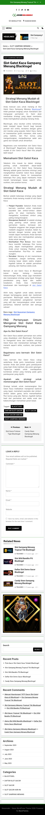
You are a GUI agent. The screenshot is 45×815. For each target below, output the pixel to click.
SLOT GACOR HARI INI (13, 415)
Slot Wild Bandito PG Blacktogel (16, 672)
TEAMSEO (9, 71)
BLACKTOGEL (17, 406)
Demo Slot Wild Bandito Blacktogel (17, 721)
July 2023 (7, 754)
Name (9, 491)
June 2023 (8, 759)
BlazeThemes (23, 811)
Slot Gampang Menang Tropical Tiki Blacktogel (23, 2)
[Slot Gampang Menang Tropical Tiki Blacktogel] (21, 38)
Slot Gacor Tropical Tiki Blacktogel (17, 713)
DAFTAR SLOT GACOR (13, 411)
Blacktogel (36, 109)
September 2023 (10, 745)
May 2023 (7, 763)
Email (8, 500)
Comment (10, 464)
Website (9, 509)
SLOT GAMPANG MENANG (13, 58)
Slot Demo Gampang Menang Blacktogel (20, 729)
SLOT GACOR (31, 411)
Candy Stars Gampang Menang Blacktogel (20, 681)
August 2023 (9, 750)
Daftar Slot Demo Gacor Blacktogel (18, 677)
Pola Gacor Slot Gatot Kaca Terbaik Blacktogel (22, 663)
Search (6, 645)
